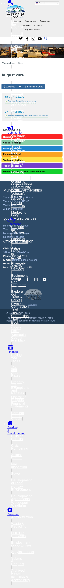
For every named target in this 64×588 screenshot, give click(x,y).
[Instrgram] (33, 39)
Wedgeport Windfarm (19, 504)
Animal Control (16, 456)
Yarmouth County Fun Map (18, 337)
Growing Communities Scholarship (21, 175)
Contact (38, 25)
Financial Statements (19, 405)
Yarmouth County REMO (16, 201)
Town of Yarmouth (12, 229)
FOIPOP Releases (18, 534)
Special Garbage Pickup (18, 150)
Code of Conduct (17, 110)
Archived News (18, 572)
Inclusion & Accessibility (20, 578)
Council (17, 21)
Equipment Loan (19, 277)
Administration (22, 517)
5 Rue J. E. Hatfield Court (16, 252)
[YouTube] (40, 39)
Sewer (16, 473)
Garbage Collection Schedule (18, 138)
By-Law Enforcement (21, 488)
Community (30, 21)
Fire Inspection (19, 465)
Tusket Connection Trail (20, 316)
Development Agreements (21, 497)
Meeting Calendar (18, 78)
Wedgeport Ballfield (13, 159)
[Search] (46, 39)
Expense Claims (18, 71)
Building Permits (17, 437)
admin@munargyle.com (24, 259)
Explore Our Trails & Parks (17, 296)
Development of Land (21, 481)
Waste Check (10, 205)
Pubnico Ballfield (12, 154)
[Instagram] (36, 279)
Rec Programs (18, 283)
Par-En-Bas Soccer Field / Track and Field (24, 171)
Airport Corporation (13, 208)
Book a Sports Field (16, 326)
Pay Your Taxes (32, 29)
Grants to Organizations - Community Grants (22, 185)
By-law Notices (17, 119)
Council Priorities (18, 94)
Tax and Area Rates (15, 371)
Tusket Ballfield (11, 165)
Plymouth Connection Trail (20, 306)
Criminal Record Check (17, 416)
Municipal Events (12, 148)
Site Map (32, 304)
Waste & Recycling (18, 525)
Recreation (45, 21)
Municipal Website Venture (43, 320)
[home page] (15, 11)
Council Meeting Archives (18, 36)
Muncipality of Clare (13, 236)
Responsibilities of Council (23, 103)
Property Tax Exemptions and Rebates (20, 387)
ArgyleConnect (22, 552)
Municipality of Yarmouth (16, 225)
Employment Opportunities (21, 544)
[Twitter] (19, 279)
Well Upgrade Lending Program (18, 161)
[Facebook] (27, 39)
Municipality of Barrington (16, 233)
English (41, 3)
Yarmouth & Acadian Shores (18, 197)
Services (26, 25)
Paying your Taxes (16, 357)
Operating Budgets (18, 398)
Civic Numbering (19, 447)
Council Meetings (12, 142)
